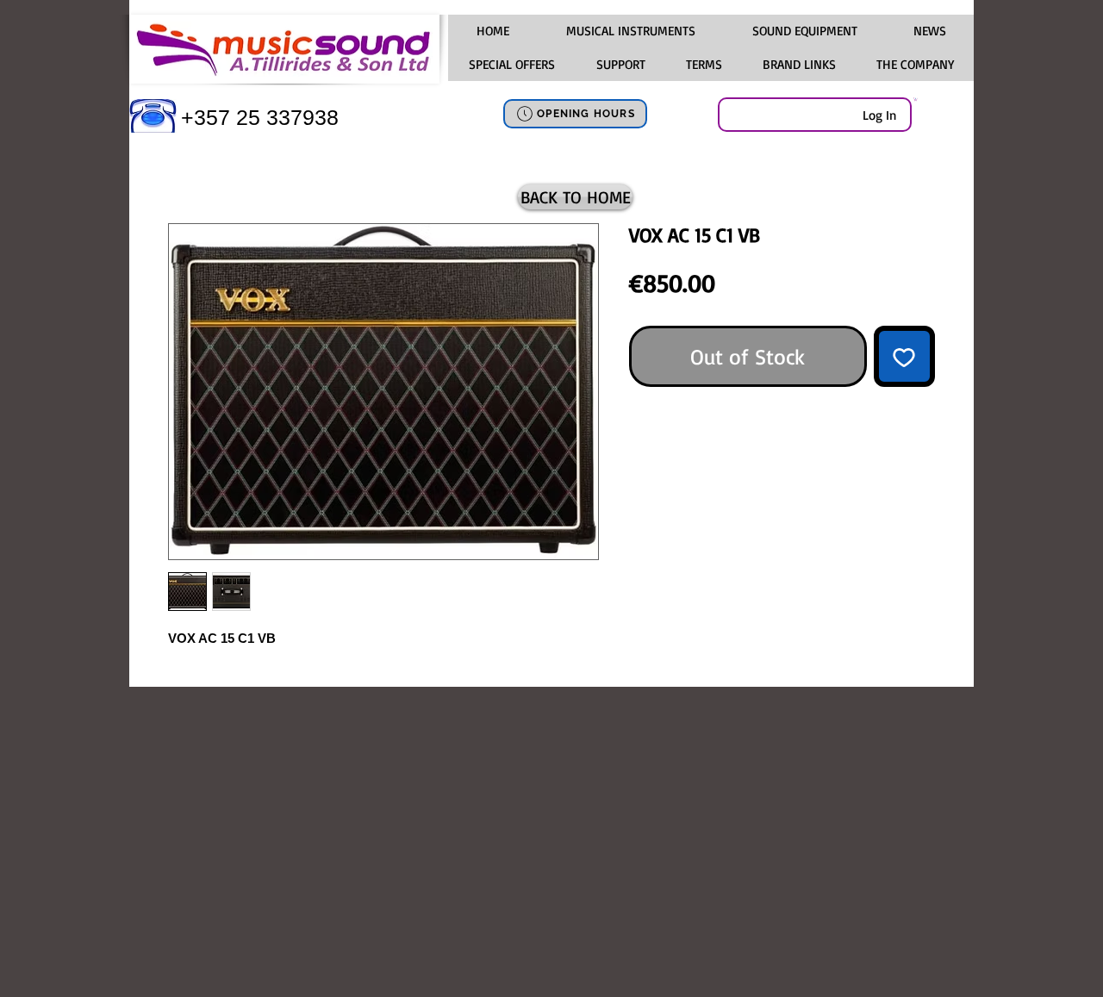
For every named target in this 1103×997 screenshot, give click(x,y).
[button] (630, 31)
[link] (915, 99)
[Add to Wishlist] (905, 357)
